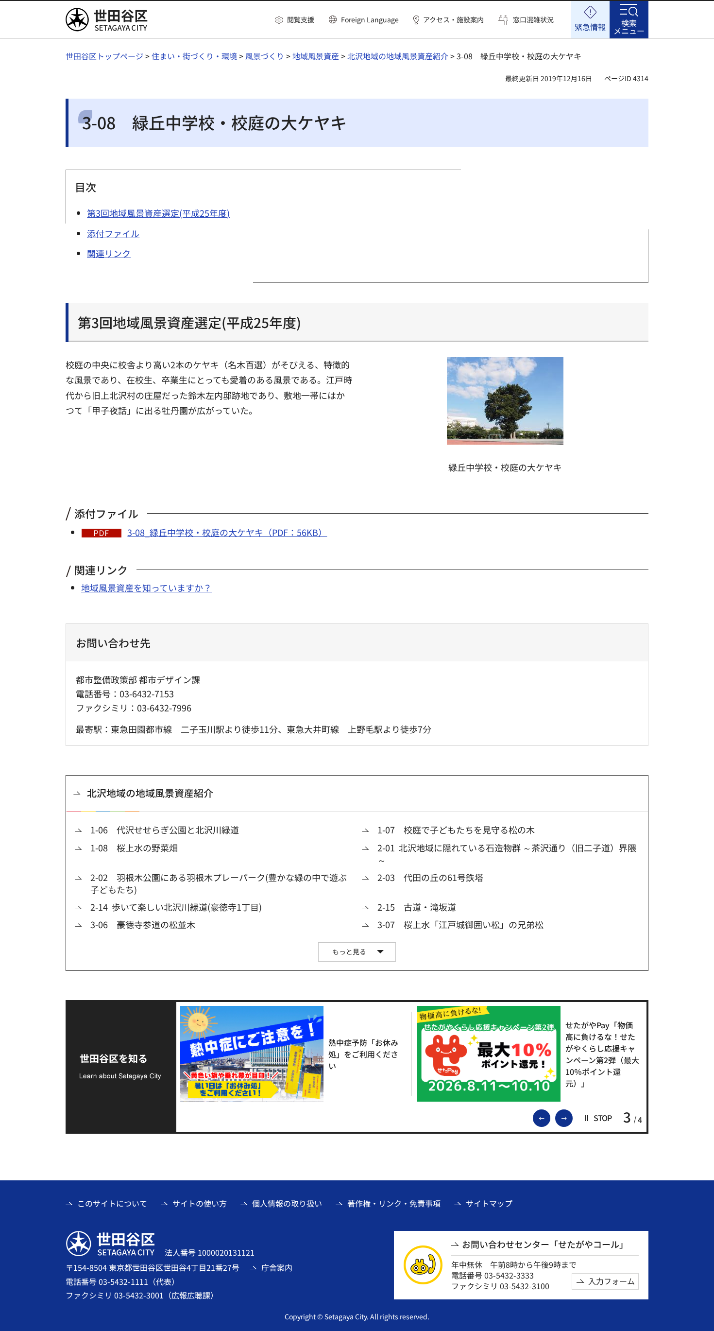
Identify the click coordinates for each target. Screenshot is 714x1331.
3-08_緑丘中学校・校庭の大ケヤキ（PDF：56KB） (227, 532)
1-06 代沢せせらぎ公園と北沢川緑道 (164, 830)
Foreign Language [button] (370, 19)
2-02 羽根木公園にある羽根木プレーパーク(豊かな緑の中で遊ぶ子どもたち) (218, 883)
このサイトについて (112, 1203)
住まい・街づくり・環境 (194, 56)
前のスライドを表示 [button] (549, 1117)
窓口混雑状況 (533, 19)
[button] (294, 20)
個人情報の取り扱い (287, 1203)
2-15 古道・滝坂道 (416, 907)
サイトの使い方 (199, 1203)
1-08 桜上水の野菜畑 (134, 848)
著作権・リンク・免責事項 (394, 1203)
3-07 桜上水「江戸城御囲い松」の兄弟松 (460, 924)
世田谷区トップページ (104, 56)
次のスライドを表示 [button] (572, 1117)
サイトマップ (489, 1203)
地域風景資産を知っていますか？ (146, 587)
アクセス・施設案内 (453, 19)
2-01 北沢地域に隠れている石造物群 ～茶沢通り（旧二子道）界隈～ (506, 854)
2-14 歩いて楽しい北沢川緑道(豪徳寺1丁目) (176, 907)
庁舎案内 (276, 1267)
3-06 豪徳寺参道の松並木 (142, 924)
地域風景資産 (315, 56)
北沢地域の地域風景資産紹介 (397, 56)
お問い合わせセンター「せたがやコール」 (545, 1244)
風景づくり (264, 56)
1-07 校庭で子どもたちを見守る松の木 (456, 830)
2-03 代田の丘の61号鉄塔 (430, 877)
